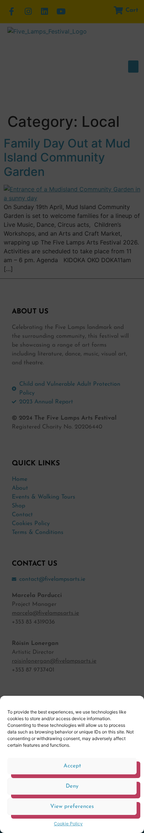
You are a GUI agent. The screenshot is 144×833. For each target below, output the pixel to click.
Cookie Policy (68, 823)
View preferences (72, 806)
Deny (72, 786)
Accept (72, 766)
